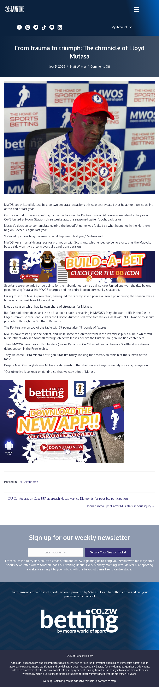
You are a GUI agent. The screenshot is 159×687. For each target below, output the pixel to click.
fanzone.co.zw (28, 592)
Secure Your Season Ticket (108, 552)
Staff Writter (78, 66)
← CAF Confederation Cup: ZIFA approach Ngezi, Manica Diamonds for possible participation (66, 498)
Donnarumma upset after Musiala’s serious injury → (120, 506)
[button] (130, 27)
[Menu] (136, 9)
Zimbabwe (31, 482)
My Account (119, 27)
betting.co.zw (121, 592)
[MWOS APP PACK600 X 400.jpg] (62, 421)
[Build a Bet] (79, 266)
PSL (20, 482)
